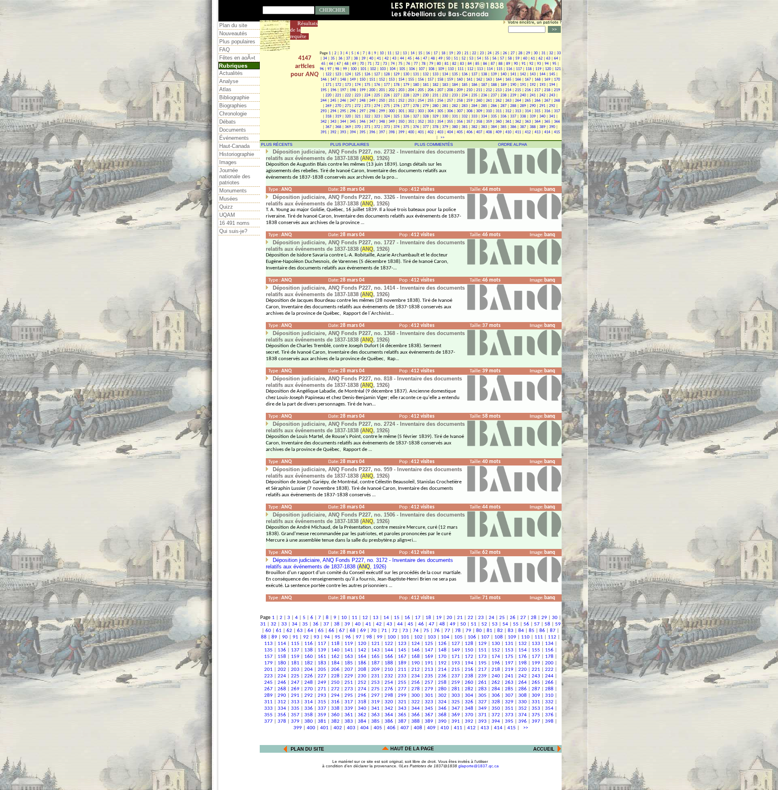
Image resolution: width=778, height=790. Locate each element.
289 (523, 106)
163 (489, 79)
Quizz (226, 207)
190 (513, 85)
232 (445, 95)
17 (436, 53)
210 (469, 90)
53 (471, 58)
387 (523, 127)
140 (503, 74)
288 (513, 106)
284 (474, 106)
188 (494, 85)
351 (411, 122)
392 (333, 132)
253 (411, 100)
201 (382, 90)
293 (324, 111)
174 (358, 85)
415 (557, 132)
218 (547, 90)
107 (422, 69)
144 (542, 74)
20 (459, 53)
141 (513, 74)
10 (382, 53)
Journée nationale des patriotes (234, 176)
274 (377, 106)
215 (518, 90)
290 (533, 106)
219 (557, 90)
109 (441, 69)
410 (508, 132)
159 (450, 79)
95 (554, 64)
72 (377, 64)
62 (541, 58)
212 (489, 90)
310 (489, 111)
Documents (232, 130)
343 (333, 122)
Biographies (233, 105)
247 (353, 100)
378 (435, 127)
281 (445, 106)
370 (358, 127)
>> (442, 137)
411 (518, 132)
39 (363, 58)
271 (348, 106)
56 (494, 58)
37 (348, 58)
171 (328, 85)
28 (520, 53)
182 (435, 85)
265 (528, 100)
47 (425, 58)
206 (430, 90)
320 (348, 116)
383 (484, 127)
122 (328, 74)
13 (405, 53)
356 (460, 122)
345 (353, 122)
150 (362, 79)
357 (469, 122)
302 (411, 111)
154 (401, 79)
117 (519, 69)
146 (324, 79)
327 (416, 116)
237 (494, 95)
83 (462, 64)
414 (547, 132)
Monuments (233, 191)
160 (460, 79)
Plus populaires (237, 41)
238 (503, 95)
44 (402, 58)
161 (469, 79)
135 (455, 74)
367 (328, 127)
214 (508, 90)
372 (377, 127)
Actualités (231, 73)
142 (523, 74)
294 (333, 111)
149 (353, 79)
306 (450, 111)
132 (426, 74)
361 (508, 122)
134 (445, 74)
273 (367, 106)
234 (465, 95)
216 (528, 90)
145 (552, 74)
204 (411, 90)
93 (539, 64)
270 (338, 106)
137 (474, 74)
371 (367, 127)
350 (401, 122)
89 (508, 64)
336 (503, 116)
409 (499, 132)
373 (387, 127)
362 (518, 122)
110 (451, 69)
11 (389, 53)
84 (470, 64)
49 (440, 58)
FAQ (224, 50)
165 (508, 79)
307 (460, 111)
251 (392, 100)
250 (382, 100)
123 (338, 74)
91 (524, 64)
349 (392, 122)
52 (464, 58)
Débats (227, 122)
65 (323, 64)
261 (489, 100)
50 (448, 58)
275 (387, 106)
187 (484, 85)
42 (387, 58)
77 (416, 64)
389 (542, 127)
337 (513, 116)
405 (460, 132)
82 (454, 64)
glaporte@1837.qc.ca (478, 766)
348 (382, 122)
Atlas (225, 89)
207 (440, 90)
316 (547, 111)
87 (493, 64)
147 (333, 79)
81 (447, 64)
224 (367, 95)
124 (348, 74)
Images (228, 162)
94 (547, 64)
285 (484, 106)
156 (421, 79)
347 (372, 122)
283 (465, 106)
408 (489, 132)
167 (528, 79)
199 (362, 90)
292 (552, 106)
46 (417, 58)
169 (547, 79)
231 (435, 95)
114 (490, 69)
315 (537, 111)
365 (547, 122)
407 (479, 132)
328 (426, 116)
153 (392, 79)
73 (385, 64)
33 (559, 53)
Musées (228, 199)
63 (548, 58)
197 (343, 90)
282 (455, 106)
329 (435, 116)
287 (503, 106)
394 (353, 132)
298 (372, 111)
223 (358, 95)
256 (440, 100)
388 (533, 127)
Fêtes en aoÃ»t (237, 58)
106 (412, 69)
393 (343, 132)
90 (516, 64)
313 (518, 111)
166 (518, 79)
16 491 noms (234, 223)
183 (445, 85)
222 (348, 95)
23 (482, 53)
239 (513, 95)
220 (328, 95)
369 (348, 127)
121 (558, 69)
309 (479, 111)
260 (479, 100)
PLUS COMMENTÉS (434, 144)
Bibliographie (234, 97)
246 (343, 100)
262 (499, 100)
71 (370, 64)
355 (450, 122)
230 (426, 95)
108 (431, 69)
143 (533, 74)
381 (465, 127)
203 (401, 90)
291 (542, 106)
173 (348, 85)
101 (363, 69)
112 (470, 69)
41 (379, 58)
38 (356, 58)
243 (552, 95)
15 (420, 53)
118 (529, 69)
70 (362, 64)
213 (499, 90)
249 (372, 100)
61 (533, 58)
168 (537, 79)
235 (474, 95)
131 (416, 74)
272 (358, 106)
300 (392, 111)
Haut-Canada (234, 146)
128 (387, 74)
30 (536, 53)
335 (494, 116)
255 (430, 100)
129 (396, 74)
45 (410, 58)
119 (538, 69)
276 (396, 106)
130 (406, 74)
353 (430, 122)
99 (345, 69)
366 (557, 122)
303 (421, 111)
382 (474, 127)
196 (333, 90)
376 (416, 127)
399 (401, 132)
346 (362, 122)
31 (543, 53)
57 (502, 58)
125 (358, 74)
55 (487, 58)
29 (528, 53)
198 (353, 90)
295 (343, 111)
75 (400, 64)
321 (358, 116)
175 (367, 85)
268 (557, 100)
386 (513, 127)
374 (396, 127)
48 (433, 58)
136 (465, 74)
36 (340, 58)
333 (474, 116)
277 (406, 106)
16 (428, 53)
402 (430, 132)
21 (466, 53)
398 (392, 132)
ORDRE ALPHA (512, 144)
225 (377, 95)
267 (547, 100)
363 (528, 122)
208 (450, 90)
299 (382, 111)
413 (537, 132)
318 (328, 116)
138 (484, 74)
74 (393, 64)
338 (523, 116)
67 (339, 64)
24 (489, 53)
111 (460, 69)
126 (367, 74)
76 (408, 64)
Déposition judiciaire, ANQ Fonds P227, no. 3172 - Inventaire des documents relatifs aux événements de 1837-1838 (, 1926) (359, 563)
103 (383, 69)
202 (392, 90)
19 (451, 53)
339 (533, 116)
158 (440, 79)
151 (372, 79)
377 (426, 127)
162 (479, 79)
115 (499, 69)
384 (494, 127)
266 (537, 100)
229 (416, 95)
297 (362, 111)
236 (484, 95)
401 (421, 132)
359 (489, 122)
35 (333, 58)
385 (503, 127)
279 (426, 106)
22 (474, 53)
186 (474, 85)
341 (552, 116)
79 (431, 64)
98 (337, 69)
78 (423, 64)
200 (372, 90)
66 (331, 64)
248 (362, 100)
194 (552, 85)
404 (450, 132)
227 (396, 95)
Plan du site (233, 25)
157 (430, 79)
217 (537, 90)
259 (469, 100)
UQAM (227, 215)
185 (465, 85)
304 (430, 111)
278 (416, 106)
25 (497, 53)
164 (499, 79)
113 (480, 69)
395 (362, 132)
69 (354, 64)
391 (324, 132)
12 (397, 53)
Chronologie (233, 114)
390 (552, 127)
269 (328, 106)
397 (382, 132)
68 (346, 64)
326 (406, 116)
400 (411, 132)
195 (324, 90)
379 (445, 127)
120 (548, 69)
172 (338, 85)
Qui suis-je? (233, 231)
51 (456, 58)
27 (513, 53)
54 (479, 58)
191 (523, 85)
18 (443, 53)
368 (338, 127)
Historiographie (236, 154)
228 (406, 95)
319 (338, 116)
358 (479, 122)
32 (551, 53)
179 (406, 85)
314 (528, 111)
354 (440, 122)
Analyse (228, 81)
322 (367, 116)
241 (533, 95)
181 (426, 85)
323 (377, 116)
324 (387, 116)
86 (485, 64)
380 (455, 127)
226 (387, 95)
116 (509, 69)
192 (533, 85)
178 (396, 85)
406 (469, 132)
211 (479, 90)
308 (469, 111)
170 (557, 79)
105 (402, 69)
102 (373, 69)
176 (377, 85)
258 (460, 100)
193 (542, 85)
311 (499, 111)
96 (322, 69)
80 (439, 64)
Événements (234, 138)
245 (333, 100)
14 (412, 53)
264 (518, 100)
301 (401, 111)
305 (440, 111)
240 (523, 95)
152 (382, 79)
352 (421, 122)
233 (455, 95)
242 (542, 95)
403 (440, 132)
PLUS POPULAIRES (349, 144)
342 (324, 122)
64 (556, 58)
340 (542, 116)
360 (499, 122)
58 (510, 58)
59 (517, 58)
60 (525, 58)
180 (416, 85)
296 (353, 111)
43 (394, 58)
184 (455, 85)
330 (445, 116)
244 (324, 100)
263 (508, 100)
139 (494, 74)
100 (354, 69)
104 (392, 69)
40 (371, 58)
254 (421, 100)
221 (338, 95)
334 (484, 116)
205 (421, 90)
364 (537, 122)
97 (329, 69)
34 (325, 58)
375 (406, 127)
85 (477, 64)
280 (435, 106)
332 (465, 116)
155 (411, 79)
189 (503, 85)
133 (435, 74)
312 (508, 111)
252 (401, 100)
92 (531, 64)
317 (557, 111)
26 (505, 53)
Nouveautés (233, 33)
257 (450, 100)
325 (396, 116)
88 (500, 64)
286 (494, 106)
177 (387, 85)
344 (343, 122)
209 (460, 90)
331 (455, 116)
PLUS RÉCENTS (277, 144)
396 (372, 132)
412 (528, 132)
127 (377, 74)
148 (343, 79)
